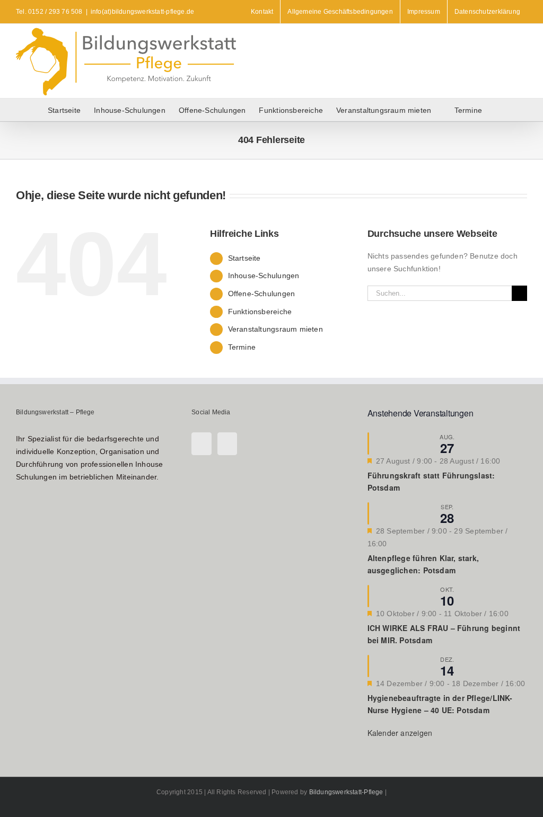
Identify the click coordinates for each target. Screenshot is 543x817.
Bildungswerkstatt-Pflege (346, 792)
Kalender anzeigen (400, 732)
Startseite (244, 258)
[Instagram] (201, 443)
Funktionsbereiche (260, 311)
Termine (242, 347)
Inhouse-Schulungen (264, 275)
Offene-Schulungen (261, 293)
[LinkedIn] (227, 443)
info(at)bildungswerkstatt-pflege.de (142, 11)
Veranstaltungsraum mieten (275, 329)
